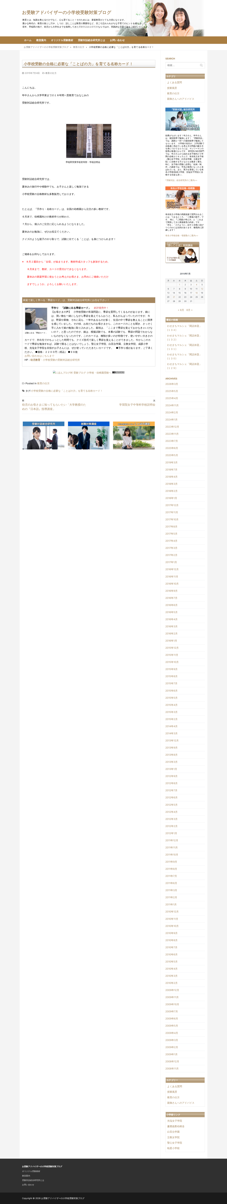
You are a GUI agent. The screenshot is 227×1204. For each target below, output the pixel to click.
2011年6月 (171, 883)
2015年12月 (172, 647)
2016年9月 (171, 590)
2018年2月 (171, 490)
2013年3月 (171, 761)
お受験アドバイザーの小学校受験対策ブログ (66, 12)
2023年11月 (172, 433)
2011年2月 (171, 897)
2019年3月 (171, 462)
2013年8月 (171, 754)
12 (202, 289)
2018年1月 (171, 498)
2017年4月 (171, 540)
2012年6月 (171, 797)
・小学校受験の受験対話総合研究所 (55, 359)
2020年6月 (171, 448)
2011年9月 (171, 861)
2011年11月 (171, 847)
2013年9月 (171, 747)
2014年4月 (171, 726)
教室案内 (26, 1175)
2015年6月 (171, 690)
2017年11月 (171, 512)
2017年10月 (172, 519)
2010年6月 (171, 954)
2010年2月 (171, 982)
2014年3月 (171, 733)
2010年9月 (171, 933)
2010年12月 (172, 911)
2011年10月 (171, 854)
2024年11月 (172, 405)
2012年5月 (171, 804)
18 (196, 293)
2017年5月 (171, 533)
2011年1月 (171, 904)
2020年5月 (171, 455)
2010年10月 (172, 925)
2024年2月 (171, 412)
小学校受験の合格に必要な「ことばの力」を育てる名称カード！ (67, 390)
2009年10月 (172, 1004)
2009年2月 (171, 1047)
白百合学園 (173, 1131)
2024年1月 (171, 419)
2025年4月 (171, 398)
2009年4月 (171, 1032)
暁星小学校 (173, 1148)
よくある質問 (174, 82)
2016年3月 (171, 626)
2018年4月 (171, 476)
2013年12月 (172, 740)
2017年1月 (171, 562)
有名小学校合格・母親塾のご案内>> (181, 235)
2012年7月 (171, 790)
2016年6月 (171, 605)
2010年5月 (171, 961)
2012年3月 (171, 819)
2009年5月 (171, 1025)
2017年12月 (172, 505)
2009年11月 (172, 997)
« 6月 (181, 309)
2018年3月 (171, 483)
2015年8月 (171, 676)
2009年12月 (172, 990)
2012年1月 (171, 833)
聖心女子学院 (174, 1142)
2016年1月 (171, 640)
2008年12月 (172, 1061)
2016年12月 (172, 569)
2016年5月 (171, 612)
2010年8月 (171, 940)
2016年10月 (172, 583)
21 (174, 297)
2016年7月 (171, 597)
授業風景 (172, 87)
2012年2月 (171, 826)
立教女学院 (173, 1137)
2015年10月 (172, 662)
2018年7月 (171, 469)
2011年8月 (171, 868)
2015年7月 (171, 683)
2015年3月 (171, 712)
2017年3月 (171, 547)
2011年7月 (171, 875)
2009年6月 (171, 1018)
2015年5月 (171, 697)
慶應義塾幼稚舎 (176, 1126)
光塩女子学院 (174, 1120)
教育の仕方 (51, 73)
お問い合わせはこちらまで (39, 355)
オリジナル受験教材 (31, 1171)
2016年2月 (171, 633)
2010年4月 (171, 968)
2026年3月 (171, 383)
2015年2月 (171, 719)
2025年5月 (171, 391)
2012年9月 (171, 776)
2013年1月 (171, 769)
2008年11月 (172, 1068)
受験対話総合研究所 (88, 26)
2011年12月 (171, 840)
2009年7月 (171, 1011)
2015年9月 (171, 669)
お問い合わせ (28, 1184)
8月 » (189, 309)
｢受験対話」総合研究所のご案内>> (181, 180)
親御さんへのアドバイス (180, 98)
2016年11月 (171, 576)
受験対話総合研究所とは (33, 1180)
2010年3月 (171, 975)
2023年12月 (172, 426)
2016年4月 (171, 619)
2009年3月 (171, 1040)
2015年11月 (171, 654)
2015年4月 (171, 704)
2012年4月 (171, 811)
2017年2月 (171, 555)
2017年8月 (171, 526)
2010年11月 (171, 918)
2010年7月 (171, 947)
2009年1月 (171, 1054)
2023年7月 (171, 440)
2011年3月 (171, 890)
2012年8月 (171, 783)
